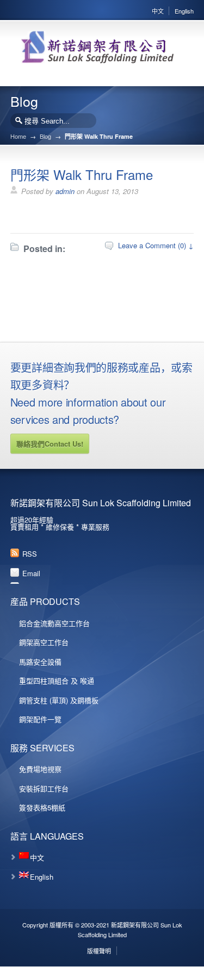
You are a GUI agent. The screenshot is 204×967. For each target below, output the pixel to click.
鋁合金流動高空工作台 (54, 623)
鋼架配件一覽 (40, 719)
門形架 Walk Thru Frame (81, 174)
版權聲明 (99, 950)
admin (65, 191)
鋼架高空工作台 (44, 642)
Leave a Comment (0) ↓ (156, 245)
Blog (45, 136)
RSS (29, 554)
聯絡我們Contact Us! (49, 444)
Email (31, 573)
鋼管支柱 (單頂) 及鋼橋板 (58, 700)
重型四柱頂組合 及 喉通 (56, 680)
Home (18, 136)
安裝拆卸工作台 (44, 788)
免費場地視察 (40, 769)
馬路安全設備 (40, 661)
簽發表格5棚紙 (42, 807)
